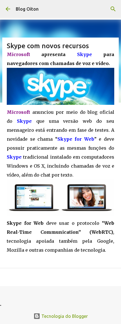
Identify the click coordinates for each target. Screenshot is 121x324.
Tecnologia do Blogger (64, 316)
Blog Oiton (27, 8)
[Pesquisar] (113, 9)
